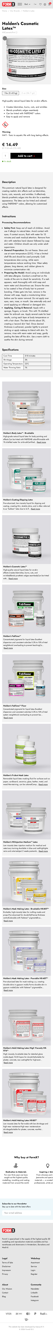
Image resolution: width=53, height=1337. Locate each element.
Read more (41, 442)
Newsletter (35, 1288)
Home (4, 11)
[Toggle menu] (20, 4)
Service (34, 1266)
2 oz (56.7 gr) (28, 93)
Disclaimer (6, 1266)
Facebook (35, 1296)
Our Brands (15, 11)
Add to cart (25, 156)
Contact (5, 1292)
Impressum (6, 1270)
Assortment (35, 1262)
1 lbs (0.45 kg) (10, 93)
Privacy (5, 1274)
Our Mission (7, 1288)
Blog (4, 1296)
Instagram (35, 1300)
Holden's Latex (28, 11)
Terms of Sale (7, 1262)
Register (34, 1274)
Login (33, 1270)
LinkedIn (34, 1292)
